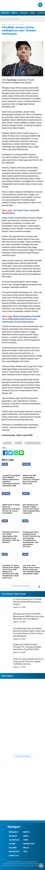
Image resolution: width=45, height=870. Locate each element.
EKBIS (32, 13)
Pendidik (18, 443)
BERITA (15, 13)
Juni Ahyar (7, 443)
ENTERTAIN (14, 851)
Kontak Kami (7, 863)
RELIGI (26, 848)
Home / (4, 19)
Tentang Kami (15, 863)
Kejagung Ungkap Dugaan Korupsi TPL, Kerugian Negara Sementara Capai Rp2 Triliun (27, 646)
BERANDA (5, 13)
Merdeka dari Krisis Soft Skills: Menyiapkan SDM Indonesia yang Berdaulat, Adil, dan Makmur (28, 616)
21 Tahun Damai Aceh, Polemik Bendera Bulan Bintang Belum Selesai (27, 601)
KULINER (13, 848)
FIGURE (12, 844)
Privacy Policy (27, 865)
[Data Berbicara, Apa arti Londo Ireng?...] (23, 687)
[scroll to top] (41, 866)
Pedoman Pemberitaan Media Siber (31, 863)
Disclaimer (19, 865)
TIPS (25, 851)
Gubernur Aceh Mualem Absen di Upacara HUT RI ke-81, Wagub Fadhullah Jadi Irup (28, 661)
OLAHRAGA (14, 840)
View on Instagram (22, 756)
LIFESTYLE (13, 855)
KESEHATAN (28, 844)
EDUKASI (24, 13)
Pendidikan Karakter (33, 443)
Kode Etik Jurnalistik (9, 865)
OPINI (17, 19)
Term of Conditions (36, 865)
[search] (39, 587)
